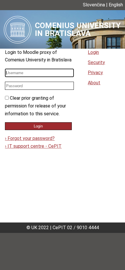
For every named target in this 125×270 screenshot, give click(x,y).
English (116, 5)
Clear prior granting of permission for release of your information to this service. (35, 105)
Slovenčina (94, 5)
